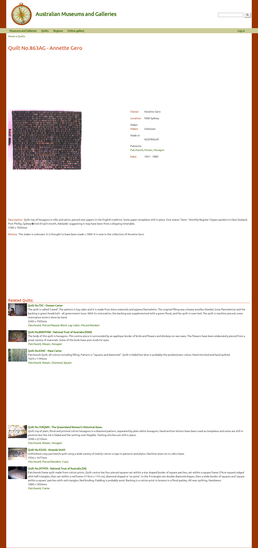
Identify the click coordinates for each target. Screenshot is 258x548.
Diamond (56, 362)
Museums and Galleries (23, 30)
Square (67, 362)
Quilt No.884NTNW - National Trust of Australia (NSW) (60, 332)
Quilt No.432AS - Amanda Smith (46, 449)
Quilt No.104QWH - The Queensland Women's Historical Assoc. (65, 427)
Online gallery (75, 30)
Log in (241, 30)
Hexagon (159, 149)
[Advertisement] (128, 80)
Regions (58, 30)
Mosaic (148, 149)
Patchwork (136, 149)
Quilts (45, 30)
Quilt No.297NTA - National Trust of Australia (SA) (57, 468)
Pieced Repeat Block (54, 325)
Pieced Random (90, 325)
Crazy (65, 461)
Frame (45, 488)
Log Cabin (74, 325)
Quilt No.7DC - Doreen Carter (45, 305)
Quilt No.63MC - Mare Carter (45, 350)
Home (11, 36)
